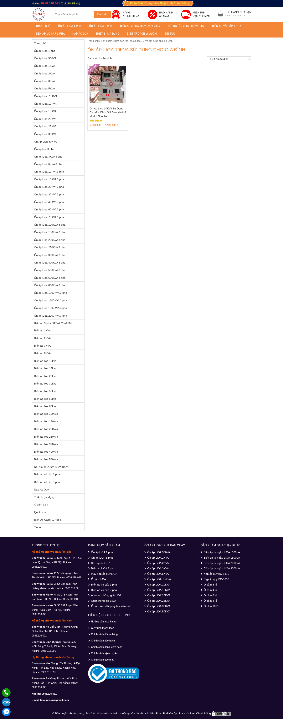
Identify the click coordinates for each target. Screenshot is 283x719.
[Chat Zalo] (6, 702)
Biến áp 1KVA (42, 330)
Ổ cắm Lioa (41, 504)
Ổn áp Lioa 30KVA (45, 134)
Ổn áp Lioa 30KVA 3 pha (49, 194)
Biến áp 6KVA (42, 353)
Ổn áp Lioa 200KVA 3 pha (49, 239)
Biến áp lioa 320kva (46, 444)
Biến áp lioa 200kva (46, 428)
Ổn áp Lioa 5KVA (44, 88)
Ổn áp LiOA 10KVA (158, 584)
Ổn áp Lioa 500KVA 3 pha (49, 270)
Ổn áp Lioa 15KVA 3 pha (49, 179)
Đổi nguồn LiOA (100, 563)
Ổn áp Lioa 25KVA (45, 126)
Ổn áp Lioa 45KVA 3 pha (49, 202)
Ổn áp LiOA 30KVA (158, 606)
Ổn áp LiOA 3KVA (158, 568)
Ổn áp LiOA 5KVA (158, 573)
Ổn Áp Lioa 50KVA (45, 141)
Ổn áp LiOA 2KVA (158, 563)
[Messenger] (6, 711)
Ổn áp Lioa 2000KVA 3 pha (50, 315)
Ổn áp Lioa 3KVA (44, 81)
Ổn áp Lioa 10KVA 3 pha (49, 171)
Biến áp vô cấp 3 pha (50, 33)
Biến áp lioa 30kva (45, 383)
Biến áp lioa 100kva (46, 413)
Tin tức (170, 33)
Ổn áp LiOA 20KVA (158, 595)
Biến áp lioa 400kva (46, 451)
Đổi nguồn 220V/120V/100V (186, 26)
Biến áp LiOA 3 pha (103, 568)
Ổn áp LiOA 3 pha (102, 557)
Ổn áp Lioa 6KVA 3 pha (48, 164)
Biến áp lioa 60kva (45, 398)
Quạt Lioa (40, 512)
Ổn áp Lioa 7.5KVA (45, 96)
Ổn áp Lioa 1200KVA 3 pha (50, 300)
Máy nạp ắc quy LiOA (104, 573)
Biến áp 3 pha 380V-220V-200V (140, 26)
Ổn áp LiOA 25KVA (158, 600)
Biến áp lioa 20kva (45, 376)
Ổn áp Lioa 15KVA (45, 111)
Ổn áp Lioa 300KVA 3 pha (49, 255)
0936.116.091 (50, 3)
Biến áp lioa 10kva (45, 360)
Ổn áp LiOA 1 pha (102, 552)
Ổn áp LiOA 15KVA (158, 589)
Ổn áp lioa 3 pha (100, 26)
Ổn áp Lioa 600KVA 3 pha (49, 277)
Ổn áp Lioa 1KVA (44, 65)
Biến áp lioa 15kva (45, 368)
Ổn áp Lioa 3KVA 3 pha (48, 156)
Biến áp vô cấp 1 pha (226, 26)
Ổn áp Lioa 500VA (45, 58)
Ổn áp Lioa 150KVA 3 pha (49, 232)
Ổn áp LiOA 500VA (158, 552)
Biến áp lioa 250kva (46, 436)
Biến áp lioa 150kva (46, 421)
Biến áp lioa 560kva (46, 459)
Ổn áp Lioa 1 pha (69, 26)
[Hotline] (6, 692)
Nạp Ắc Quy (80, 33)
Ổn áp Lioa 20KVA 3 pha (49, 186)
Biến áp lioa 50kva (45, 391)
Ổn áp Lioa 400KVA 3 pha (49, 262)
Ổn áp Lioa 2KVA (44, 73)
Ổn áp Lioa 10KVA (45, 103)
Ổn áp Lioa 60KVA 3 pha (49, 209)
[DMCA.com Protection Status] (221, 713)
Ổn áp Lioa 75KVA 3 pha (49, 217)
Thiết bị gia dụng (107, 33)
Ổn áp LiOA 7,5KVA (159, 579)
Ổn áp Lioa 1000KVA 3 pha (50, 292)
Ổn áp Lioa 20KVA (45, 118)
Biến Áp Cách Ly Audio (142, 33)
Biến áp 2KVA (42, 338)
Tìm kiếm (102, 14)
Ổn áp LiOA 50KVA (158, 611)
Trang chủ (43, 26)
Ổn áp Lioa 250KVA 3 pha (49, 247)
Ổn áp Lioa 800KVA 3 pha (49, 285)
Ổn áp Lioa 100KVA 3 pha (49, 224)
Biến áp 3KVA (42, 345)
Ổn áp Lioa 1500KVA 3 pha (50, 307)
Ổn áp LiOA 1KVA (158, 557)
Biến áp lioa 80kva (45, 406)
